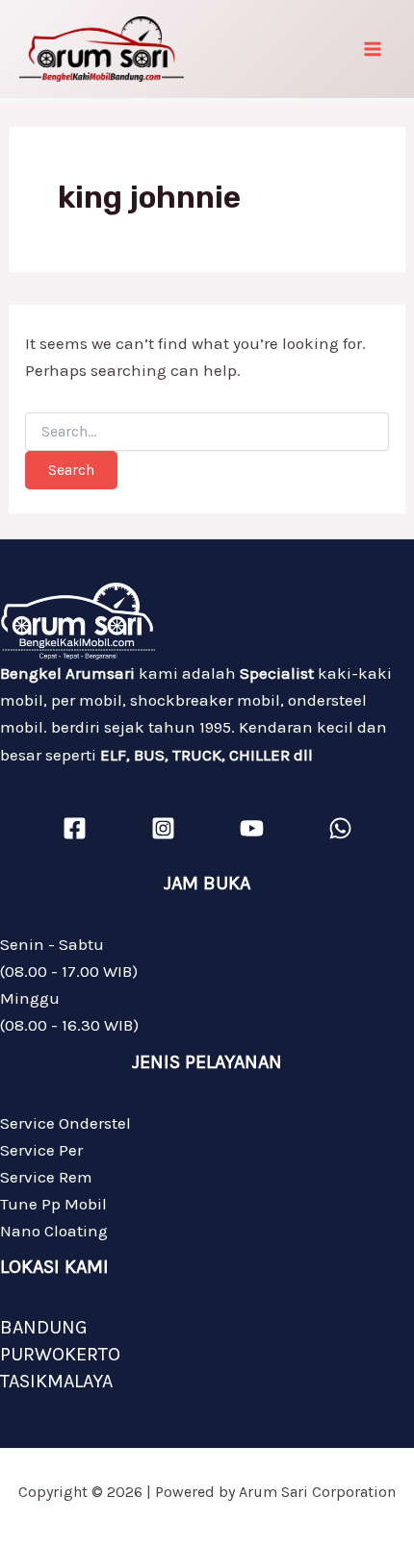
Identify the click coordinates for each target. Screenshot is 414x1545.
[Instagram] (163, 828)
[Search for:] (207, 432)
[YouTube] (252, 828)
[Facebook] (74, 828)
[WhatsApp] (340, 828)
